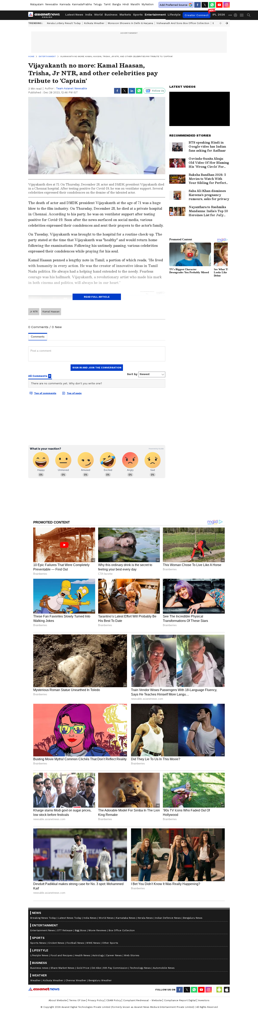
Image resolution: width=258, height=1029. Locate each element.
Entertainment (155, 14)
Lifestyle (174, 14)
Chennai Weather (76, 980)
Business (111, 14)
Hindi (125, 4)
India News (90, 917)
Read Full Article (97, 296)
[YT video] (219, 5)
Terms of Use (77, 1000)
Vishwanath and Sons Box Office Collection (182, 23)
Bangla (116, 4)
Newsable (51, 4)
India (88, 14)
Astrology (98, 955)
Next (227, 23)
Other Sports (110, 942)
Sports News (38, 942)
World (98, 14)
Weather (35, 980)
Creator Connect (196, 15)
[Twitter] (205, 5)
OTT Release (65, 930)
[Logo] (45, 15)
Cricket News (56, 942)
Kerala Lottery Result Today (64, 23)
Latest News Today (69, 917)
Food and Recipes (62, 955)
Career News (114, 955)
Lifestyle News (39, 955)
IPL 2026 (218, 14)
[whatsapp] (212, 5)
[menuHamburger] (242, 15)
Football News (75, 942)
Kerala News (145, 917)
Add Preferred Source (173, 4)
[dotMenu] (230, 15)
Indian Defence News (168, 917)
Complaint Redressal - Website (142, 1000)
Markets (125, 14)
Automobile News (164, 967)
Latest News (74, 14)
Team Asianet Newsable (71, 88)
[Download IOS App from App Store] (226, 990)
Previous (221, 23)
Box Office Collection (122, 930)
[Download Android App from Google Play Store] (219, 990)
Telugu (97, 4)
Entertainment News (42, 930)
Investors (203, 1000)
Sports (138, 14)
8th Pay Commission (115, 967)
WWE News (93, 942)
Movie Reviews (97, 930)
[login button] (236, 15)
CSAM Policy (113, 1000)
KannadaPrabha (82, 4)
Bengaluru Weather (100, 980)
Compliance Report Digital (180, 1000)
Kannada (64, 4)
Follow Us (158, 90)
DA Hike (96, 967)
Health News (82, 955)
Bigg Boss (80, 930)
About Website (58, 1000)
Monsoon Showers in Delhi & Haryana (130, 23)
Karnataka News (125, 917)
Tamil (107, 4)
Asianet (43, 989)
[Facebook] (197, 5)
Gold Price (83, 967)
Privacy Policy (96, 1000)
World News (106, 917)
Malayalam (37, 4)
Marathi (135, 4)
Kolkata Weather (94, 23)
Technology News (140, 967)
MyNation (147, 4)
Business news (39, 967)
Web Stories (131, 955)
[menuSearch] (248, 15)
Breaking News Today (43, 917)
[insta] (226, 5)
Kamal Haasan (51, 311)
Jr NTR (34, 311)
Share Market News (62, 967)
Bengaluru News (192, 917)
